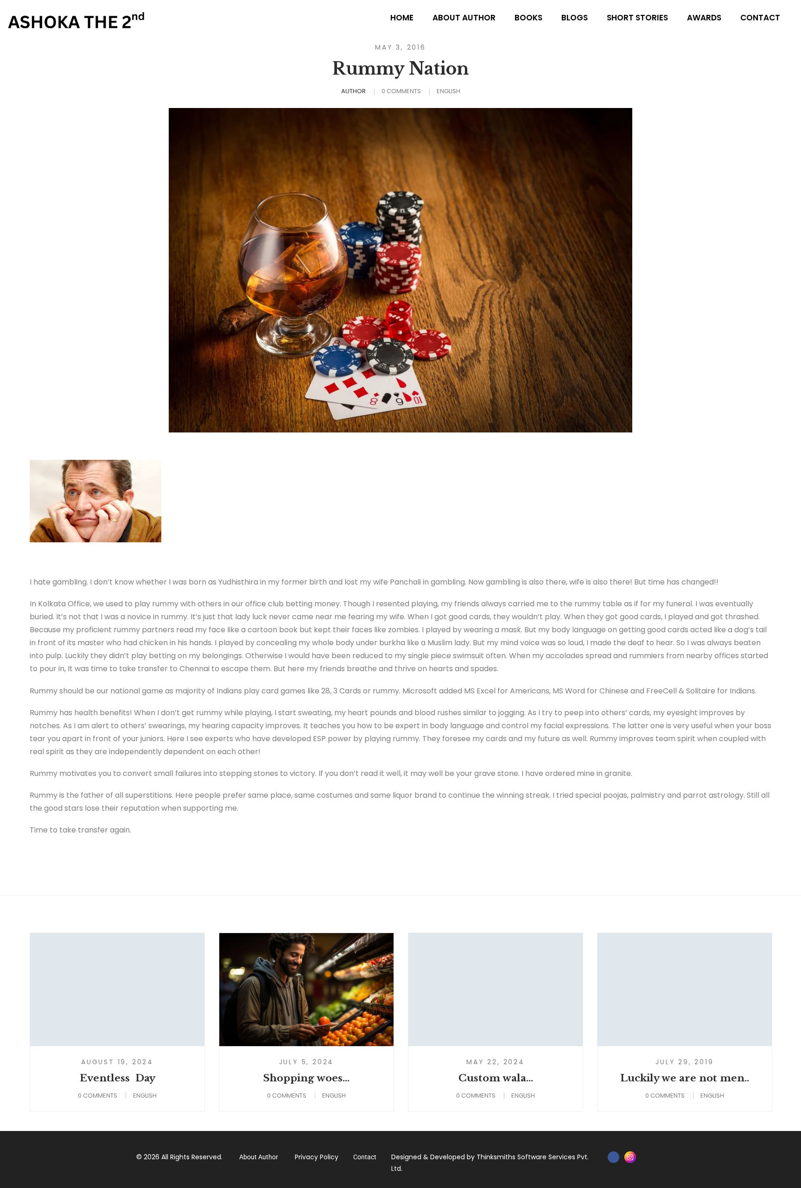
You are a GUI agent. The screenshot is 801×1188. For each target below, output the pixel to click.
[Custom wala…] (495, 989)
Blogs (574, 17)
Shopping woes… (306, 1078)
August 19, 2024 (117, 1062)
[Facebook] (613, 1157)
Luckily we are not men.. (684, 1078)
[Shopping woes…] (306, 989)
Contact (760, 17)
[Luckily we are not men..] (685, 989)
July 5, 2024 (306, 1062)
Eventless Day (117, 1078)
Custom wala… (495, 1078)
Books (528, 17)
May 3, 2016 (400, 47)
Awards (704, 17)
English (448, 91)
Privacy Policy (316, 1157)
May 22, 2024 (495, 1062)
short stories (637, 17)
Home (401, 17)
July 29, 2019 (684, 1062)
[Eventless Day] (117, 989)
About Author (464, 17)
